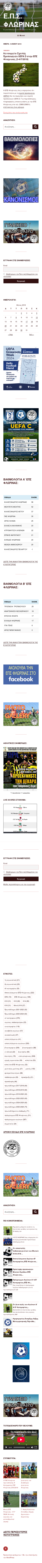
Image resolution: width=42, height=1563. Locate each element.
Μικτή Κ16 (19, 1005)
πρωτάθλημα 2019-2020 (16, 1094)
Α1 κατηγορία (12, 988)
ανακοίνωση (11, 1035)
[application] (21, 1440)
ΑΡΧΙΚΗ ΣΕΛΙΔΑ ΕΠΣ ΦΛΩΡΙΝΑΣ (19, 1131)
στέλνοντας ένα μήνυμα (13, 107)
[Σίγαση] (32, 1447)
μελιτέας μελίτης (14, 1068)
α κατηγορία (12, 1026)
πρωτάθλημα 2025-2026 (16, 1107)
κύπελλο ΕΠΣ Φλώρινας (16, 1064)
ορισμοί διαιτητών (14, 1073)
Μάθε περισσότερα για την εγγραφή (19, 884)
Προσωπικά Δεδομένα (12, 1555)
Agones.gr (28, 832)
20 (5, 326)
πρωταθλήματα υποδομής (17, 1111)
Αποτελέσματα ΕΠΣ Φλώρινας (19, 992)
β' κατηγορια (12, 1047)
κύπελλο (30, 1060)
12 (37, 317)
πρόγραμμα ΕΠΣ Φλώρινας (18, 1115)
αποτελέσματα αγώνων (17, 1043)
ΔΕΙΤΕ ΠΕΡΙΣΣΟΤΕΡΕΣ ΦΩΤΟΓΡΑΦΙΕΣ (15, 1533)
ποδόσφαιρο (11, 1077)
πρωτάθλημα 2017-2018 (16, 1085)
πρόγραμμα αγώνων (16, 1119)
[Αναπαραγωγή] (6, 1447)
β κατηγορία (29, 1047)
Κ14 (26, 1001)
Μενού (22, 35)
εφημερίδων (26, 793)
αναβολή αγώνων (14, 1030)
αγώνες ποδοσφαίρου (15, 1022)
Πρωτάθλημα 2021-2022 (16, 1009)
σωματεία (10, 1123)
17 (27, 321)
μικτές (30, 1068)
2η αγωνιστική (12, 984)
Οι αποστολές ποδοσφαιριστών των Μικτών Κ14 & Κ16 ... (26, 1251)
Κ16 (8, 1005)
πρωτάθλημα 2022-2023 (16, 1098)
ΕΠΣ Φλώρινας (22, 997)
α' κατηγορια (12, 1018)
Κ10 (8, 1001)
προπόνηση (11, 1081)
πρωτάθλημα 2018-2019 (16, 1090)
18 (32, 321)
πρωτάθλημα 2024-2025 (16, 1102)
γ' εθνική (10, 1052)
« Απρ (10, 334)
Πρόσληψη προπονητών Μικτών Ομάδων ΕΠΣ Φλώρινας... (23, 1272)
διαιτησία (24, 1052)
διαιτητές (10, 1056)
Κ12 (17, 1001)
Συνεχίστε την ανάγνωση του (15, 112)
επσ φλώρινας (27, 1056)
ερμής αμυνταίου (13, 1060)
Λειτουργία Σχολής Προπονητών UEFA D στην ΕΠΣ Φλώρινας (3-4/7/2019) (20, 56)
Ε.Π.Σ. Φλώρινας (21, 20)
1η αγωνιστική (12, 980)
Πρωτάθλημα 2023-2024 (16, 1014)
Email (5, 265)
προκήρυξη (27, 1077)
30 (21, 330)
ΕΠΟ (8, 997)
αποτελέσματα (13, 1039)
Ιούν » (31, 334)
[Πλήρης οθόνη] (36, 1447)
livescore (34, 832)
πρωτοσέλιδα (16, 793)
